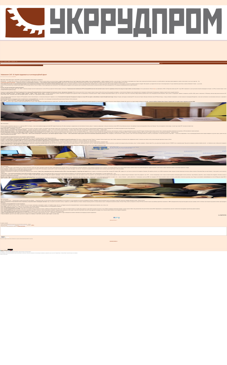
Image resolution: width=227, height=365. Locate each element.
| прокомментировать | (113, 241)
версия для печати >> (113, 220)
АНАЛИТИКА (5, 61)
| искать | (161, 63)
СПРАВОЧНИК (13, 61)
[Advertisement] (14, 68)
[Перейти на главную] (113, 60)
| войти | (32, 225)
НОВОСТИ (1, 61)
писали (154, 88)
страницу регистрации (21, 226)
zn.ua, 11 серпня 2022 (12, 76)
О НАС (16, 61)
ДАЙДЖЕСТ (9, 61)
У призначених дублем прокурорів (8, 82)
